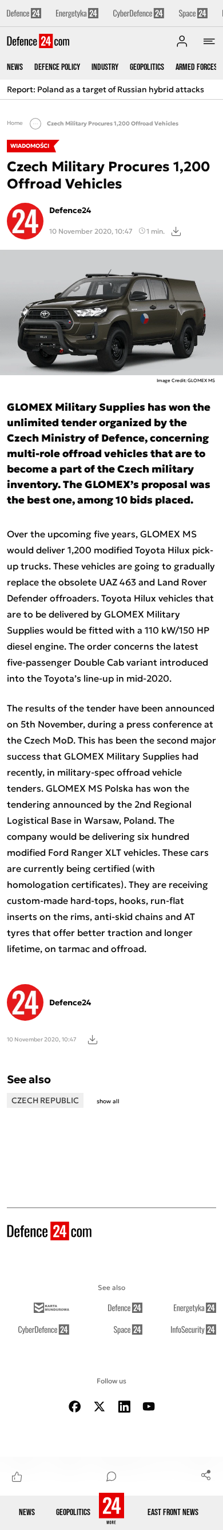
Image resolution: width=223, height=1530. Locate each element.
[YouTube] (148, 1406)
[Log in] (182, 41)
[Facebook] (75, 1406)
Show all (108, 1101)
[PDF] (92, 1039)
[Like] (17, 1476)
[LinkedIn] (124, 1406)
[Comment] (111, 1476)
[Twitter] (99, 1406)
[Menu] (209, 41)
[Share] (206, 1474)
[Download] (176, 231)
